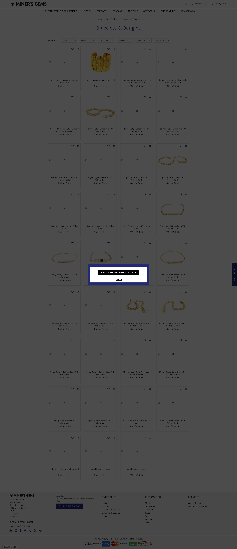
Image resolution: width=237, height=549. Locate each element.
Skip (119, 279)
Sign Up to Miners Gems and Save (118, 272)
